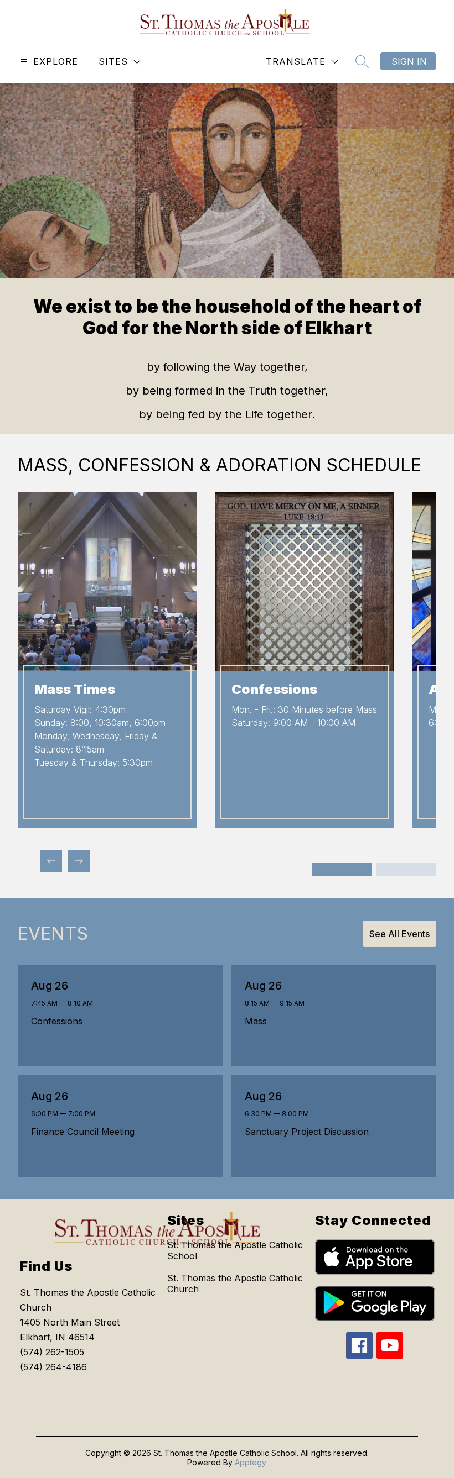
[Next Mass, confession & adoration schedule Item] (79, 861)
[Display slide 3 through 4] (406, 869)
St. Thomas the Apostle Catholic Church (235, 1283)
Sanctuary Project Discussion (310, 1131)
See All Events (399, 933)
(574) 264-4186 (53, 1366)
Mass (259, 1021)
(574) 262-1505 (52, 1352)
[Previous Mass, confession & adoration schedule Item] (51, 861)
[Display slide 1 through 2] (342, 869)
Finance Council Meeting (86, 1131)
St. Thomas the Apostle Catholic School (235, 1250)
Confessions (60, 1021)
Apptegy (250, 1462)
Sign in (409, 61)
